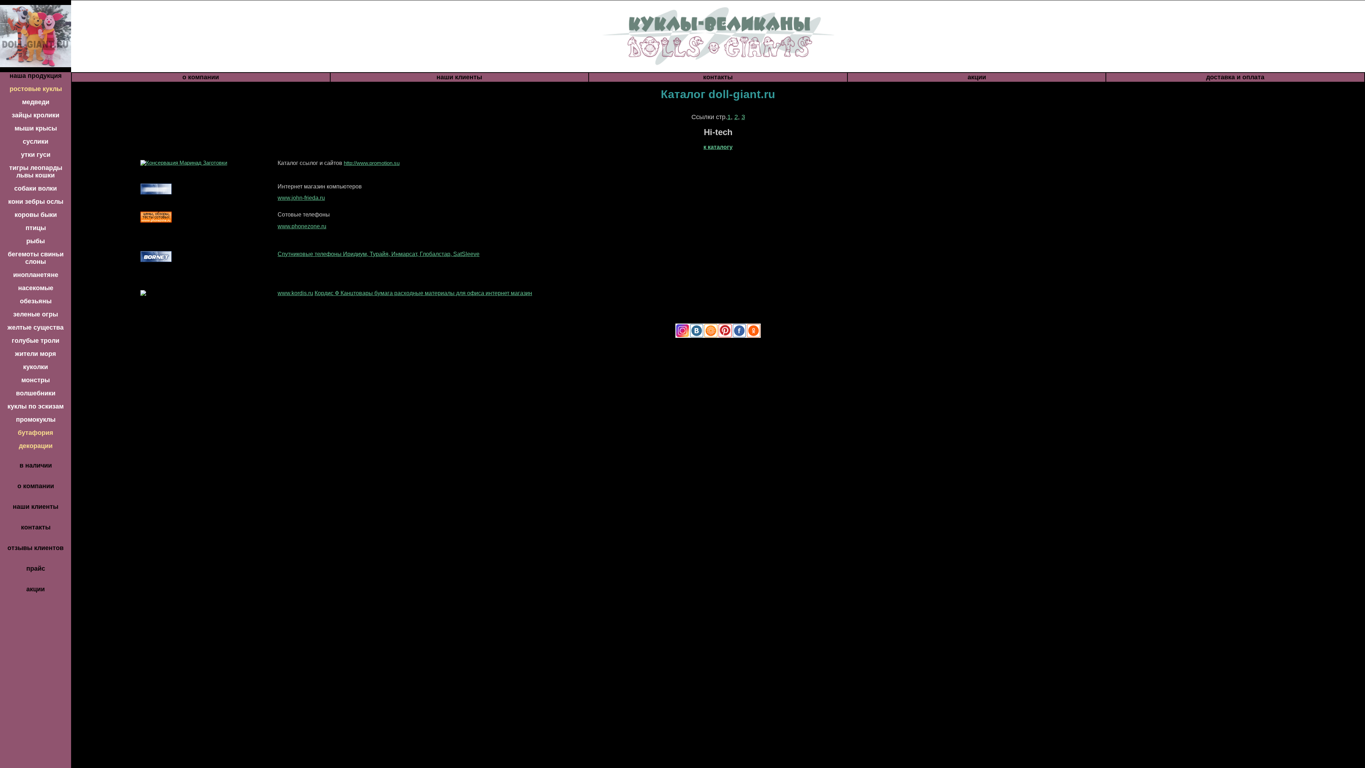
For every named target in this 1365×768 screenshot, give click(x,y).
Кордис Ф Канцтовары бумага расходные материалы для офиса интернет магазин (423, 293)
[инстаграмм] (682, 336)
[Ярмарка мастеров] (711, 336)
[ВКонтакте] (697, 336)
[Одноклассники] (753, 336)
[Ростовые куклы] (35, 36)
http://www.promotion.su (372, 163)
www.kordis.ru (295, 293)
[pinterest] (725, 336)
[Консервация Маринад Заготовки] (183, 163)
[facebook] (739, 336)
